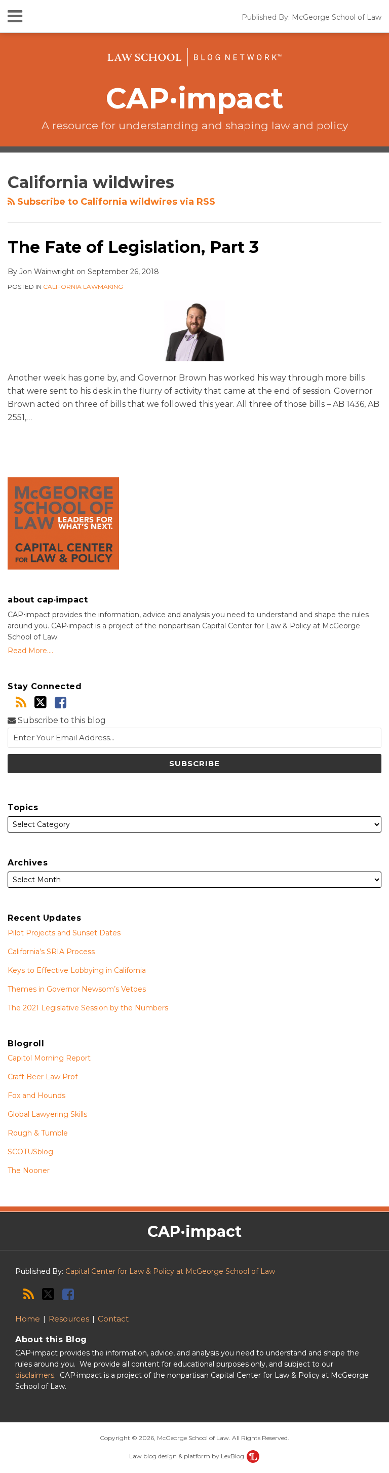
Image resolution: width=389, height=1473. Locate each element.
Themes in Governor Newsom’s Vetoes (77, 989)
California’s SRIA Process (51, 951)
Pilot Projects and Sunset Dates (64, 932)
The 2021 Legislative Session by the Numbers (88, 1007)
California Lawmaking (83, 286)
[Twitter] (40, 702)
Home (27, 1319)
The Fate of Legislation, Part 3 (133, 247)
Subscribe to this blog (61, 720)
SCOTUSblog (30, 1151)
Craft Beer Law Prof (42, 1076)
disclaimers (34, 1375)
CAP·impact (195, 98)
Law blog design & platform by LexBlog (187, 1456)
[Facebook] (60, 702)
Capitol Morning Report (49, 1058)
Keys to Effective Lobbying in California (77, 970)
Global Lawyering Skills (47, 1114)
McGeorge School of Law (336, 17)
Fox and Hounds (36, 1095)
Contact (113, 1319)
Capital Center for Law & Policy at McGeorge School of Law (170, 1271)
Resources (69, 1319)
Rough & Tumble (38, 1133)
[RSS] (21, 702)
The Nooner (29, 1170)
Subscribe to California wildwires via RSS (115, 201)
